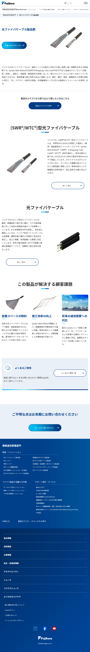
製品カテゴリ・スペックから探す (32, 521)
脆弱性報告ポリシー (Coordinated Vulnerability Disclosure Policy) (57, 509)
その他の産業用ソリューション (13, 494)
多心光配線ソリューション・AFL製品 (15, 470)
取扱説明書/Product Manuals (45, 497)
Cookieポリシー (10, 610)
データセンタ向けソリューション (14, 487)
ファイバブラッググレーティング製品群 (45, 467)
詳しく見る (67, 185)
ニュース (7, 579)
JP (65, 3)
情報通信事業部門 (9, 9)
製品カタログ (40, 487)
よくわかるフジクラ (12, 596)
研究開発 (7, 546)
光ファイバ (7, 461)
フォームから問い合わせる (44, 428)
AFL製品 (38, 513)
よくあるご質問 (41, 494)
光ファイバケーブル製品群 (12, 457)
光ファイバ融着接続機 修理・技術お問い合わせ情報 (53, 506)
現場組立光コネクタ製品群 (41, 457)
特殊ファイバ (8, 464)
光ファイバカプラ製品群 (40, 470)
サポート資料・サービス (64, 9)
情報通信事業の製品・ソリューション (26, 9)
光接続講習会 (40, 503)
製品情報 (7, 538)
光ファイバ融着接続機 (11, 467)
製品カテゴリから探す (44, 105)
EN (70, 3)
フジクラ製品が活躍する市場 (46, 9)
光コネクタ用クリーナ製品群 (42, 461)
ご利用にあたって (11, 615)
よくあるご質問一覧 (68, 373)
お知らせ (6, 521)
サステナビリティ (11, 571)
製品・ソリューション (11, 452)
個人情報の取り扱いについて (14, 605)
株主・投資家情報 (11, 563)
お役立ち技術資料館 (42, 490)
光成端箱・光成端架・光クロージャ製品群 (46, 464)
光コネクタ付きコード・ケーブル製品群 (16, 473)
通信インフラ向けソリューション (14, 490)
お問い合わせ (13, 45)
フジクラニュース (11, 588)
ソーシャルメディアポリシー (14, 620)
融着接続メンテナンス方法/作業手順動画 (49, 500)
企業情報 (7, 554)
